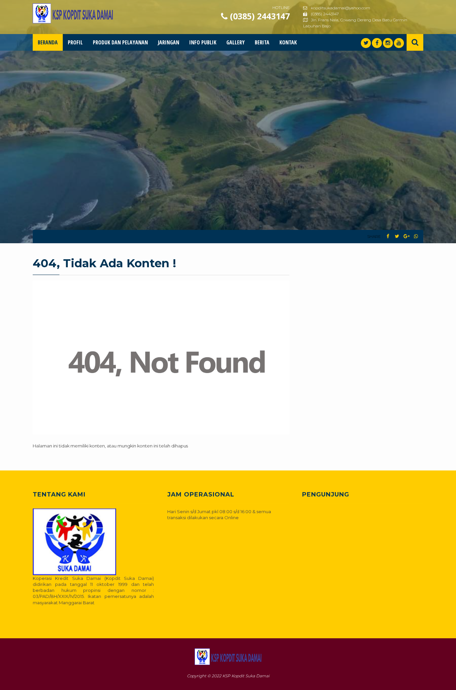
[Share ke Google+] (406, 236)
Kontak (288, 42)
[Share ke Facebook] (388, 236)
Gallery (235, 42)
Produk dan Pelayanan (120, 42)
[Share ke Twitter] (397, 236)
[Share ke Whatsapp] (416, 236)
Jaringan (168, 42)
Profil (75, 42)
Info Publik (202, 42)
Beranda (48, 42)
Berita (262, 42)
